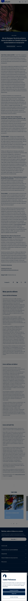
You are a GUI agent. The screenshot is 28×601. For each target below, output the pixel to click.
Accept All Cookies (14, 590)
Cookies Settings (14, 597)
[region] (14, 587)
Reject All (14, 593)
